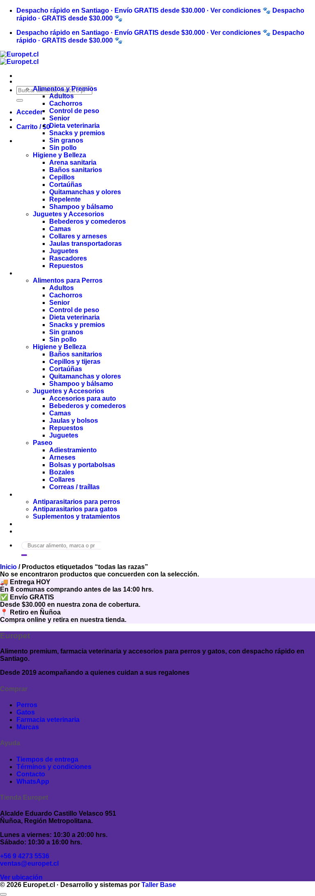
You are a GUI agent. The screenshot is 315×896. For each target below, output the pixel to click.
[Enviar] (19, 100)
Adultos (61, 96)
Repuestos (66, 265)
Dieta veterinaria (74, 125)
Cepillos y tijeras (74, 361)
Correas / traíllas (74, 486)
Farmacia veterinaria (48, 719)
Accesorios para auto (82, 398)
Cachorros (65, 103)
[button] (29, 112)
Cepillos (62, 177)
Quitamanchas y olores (85, 191)
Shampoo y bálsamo (81, 206)
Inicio (8, 566)
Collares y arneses (78, 236)
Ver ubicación (21, 877)
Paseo (42, 442)
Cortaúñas (65, 184)
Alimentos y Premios (65, 88)
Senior (59, 118)
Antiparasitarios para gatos (75, 509)
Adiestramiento (73, 450)
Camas (60, 228)
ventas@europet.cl (29, 863)
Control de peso (74, 110)
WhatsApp (32, 781)
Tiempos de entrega (47, 759)
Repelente (65, 199)
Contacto (30, 531)
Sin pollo (63, 147)
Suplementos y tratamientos (76, 516)
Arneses (62, 457)
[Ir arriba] (3, 894)
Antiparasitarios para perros (76, 501)
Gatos (25, 81)
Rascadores (68, 258)
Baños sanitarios (75, 169)
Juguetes (63, 250)
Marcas (27, 523)
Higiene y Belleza (59, 155)
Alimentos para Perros (68, 280)
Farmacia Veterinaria (48, 494)
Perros (26, 273)
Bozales (61, 472)
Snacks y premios (77, 132)
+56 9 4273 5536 (24, 856)
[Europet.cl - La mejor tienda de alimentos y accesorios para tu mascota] (19, 58)
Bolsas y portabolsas (82, 464)
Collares (62, 479)
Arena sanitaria (72, 162)
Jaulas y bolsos (73, 420)
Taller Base (159, 884)
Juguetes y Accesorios (68, 214)
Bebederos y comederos (87, 221)
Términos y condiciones (53, 766)
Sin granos (66, 140)
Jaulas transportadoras (85, 243)
